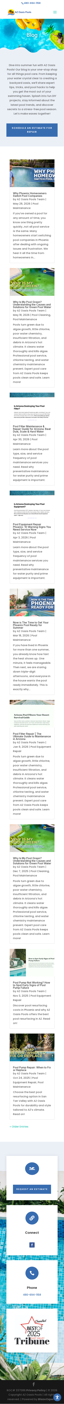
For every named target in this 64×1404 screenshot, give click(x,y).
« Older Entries (19, 1126)
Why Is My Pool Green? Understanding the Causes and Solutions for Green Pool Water (32, 304)
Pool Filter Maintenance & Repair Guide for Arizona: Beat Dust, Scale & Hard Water (32, 429)
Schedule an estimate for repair (32, 129)
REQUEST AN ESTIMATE (32, 1189)
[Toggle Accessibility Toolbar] (57, 1397)
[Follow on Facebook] (32, 1245)
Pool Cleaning (41, 315)
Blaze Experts (47, 1399)
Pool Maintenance (25, 319)
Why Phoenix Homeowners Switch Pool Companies (29, 194)
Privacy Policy (36, 1390)
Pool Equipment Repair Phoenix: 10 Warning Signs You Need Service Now (32, 527)
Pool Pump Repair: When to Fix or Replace (32, 1069)
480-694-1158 (32, 1295)
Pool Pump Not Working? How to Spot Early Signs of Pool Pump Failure (31, 985)
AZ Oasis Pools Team (31, 199)
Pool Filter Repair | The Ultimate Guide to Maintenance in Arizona (32, 736)
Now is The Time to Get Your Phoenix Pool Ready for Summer (31, 625)
